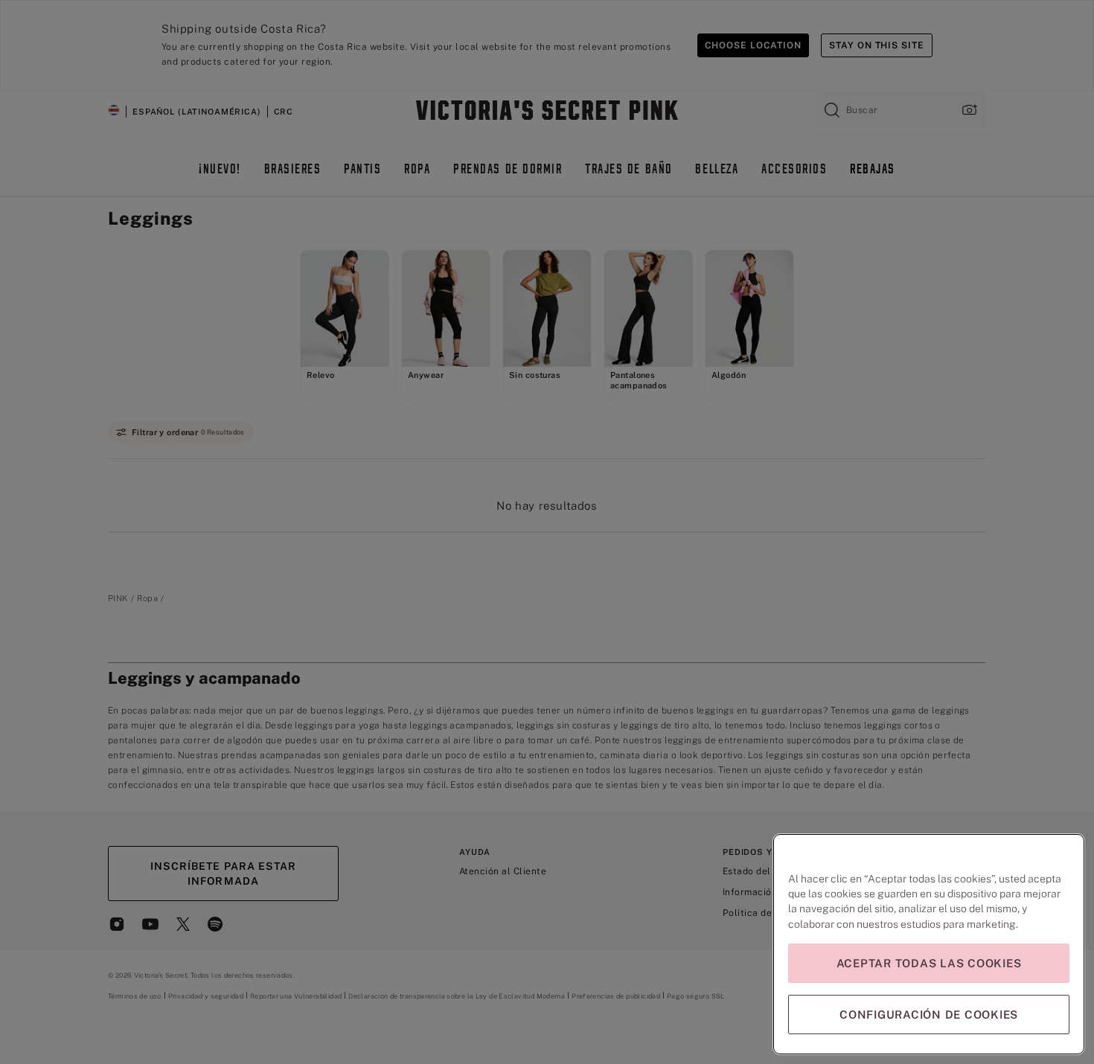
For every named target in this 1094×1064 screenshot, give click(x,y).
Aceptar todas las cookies (929, 963)
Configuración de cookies (928, 1014)
